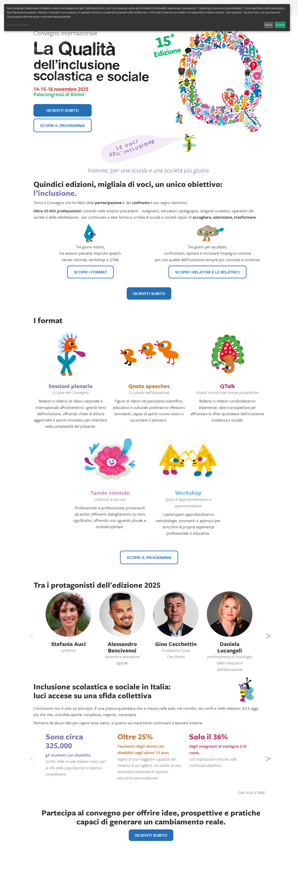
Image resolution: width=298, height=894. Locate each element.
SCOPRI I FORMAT (90, 272)
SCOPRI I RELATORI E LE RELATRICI (207, 272)
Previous (30, 633)
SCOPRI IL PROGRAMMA (62, 125)
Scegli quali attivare (18, 25)
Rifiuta (268, 25)
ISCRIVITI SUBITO (62, 110)
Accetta (280, 25)
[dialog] (147, 17)
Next (268, 633)
